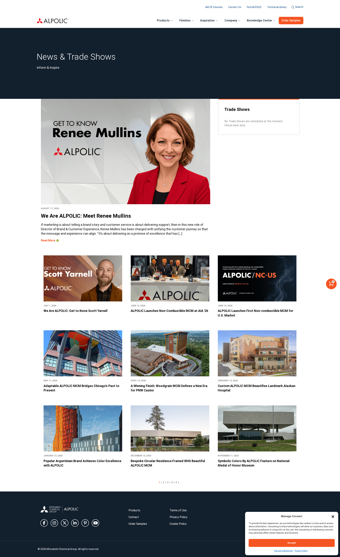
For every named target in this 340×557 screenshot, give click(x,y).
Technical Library (277, 7)
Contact (134, 517)
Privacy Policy (301, 551)
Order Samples (291, 20)
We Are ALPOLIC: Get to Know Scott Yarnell (75, 311)
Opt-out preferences (283, 551)
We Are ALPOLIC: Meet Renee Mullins (86, 216)
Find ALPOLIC (254, 7)
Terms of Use (178, 510)
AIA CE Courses (214, 7)
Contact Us (234, 7)
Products (134, 510)
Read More (48, 240)
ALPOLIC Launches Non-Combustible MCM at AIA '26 (169, 311)
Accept (291, 542)
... (181, 482)
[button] (333, 516)
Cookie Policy (178, 523)
